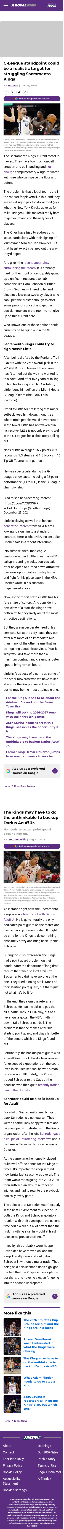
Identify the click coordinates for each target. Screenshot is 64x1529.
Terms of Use (47, 1465)
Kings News (20, 1421)
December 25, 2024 (16, 512)
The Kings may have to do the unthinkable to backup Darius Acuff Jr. (32, 742)
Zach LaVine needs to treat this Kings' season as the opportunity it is (32, 727)
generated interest (17, 526)
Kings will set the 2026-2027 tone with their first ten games (31, 714)
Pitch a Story (46, 1459)
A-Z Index (44, 1478)
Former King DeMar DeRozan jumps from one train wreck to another (33, 754)
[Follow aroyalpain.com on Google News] (55, 771)
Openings (44, 1446)
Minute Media (23, 1499)
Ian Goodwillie (17, 839)
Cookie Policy (12, 1472)
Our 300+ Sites (48, 1452)
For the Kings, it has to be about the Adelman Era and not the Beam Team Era (33, 702)
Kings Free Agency (24, 786)
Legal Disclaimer (49, 1472)
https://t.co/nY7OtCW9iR (21, 503)
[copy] (25, 92)
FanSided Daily (13, 1459)
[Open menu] (6, 5)
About (7, 1446)
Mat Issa (13, 85)
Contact (8, 1452)
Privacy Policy (12, 1465)
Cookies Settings (15, 1490)
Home (7, 786)
